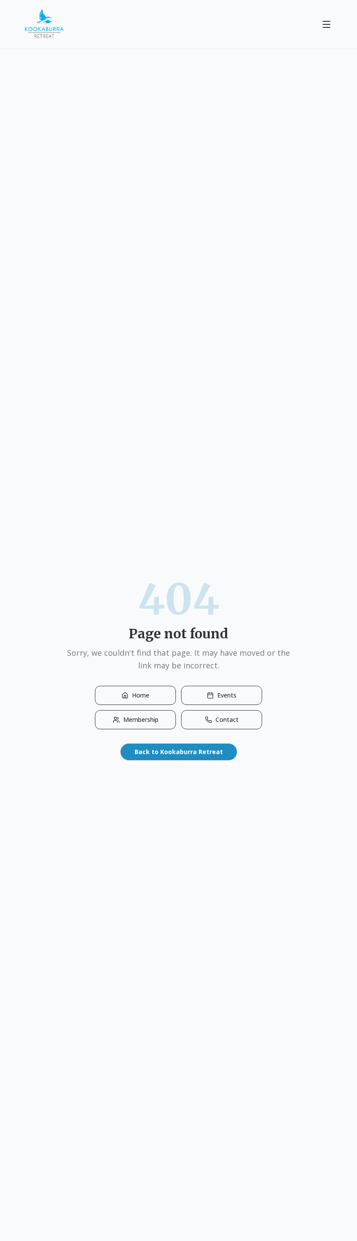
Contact (227, 719)
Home (140, 695)
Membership (140, 719)
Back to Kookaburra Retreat (179, 752)
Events (226, 695)
